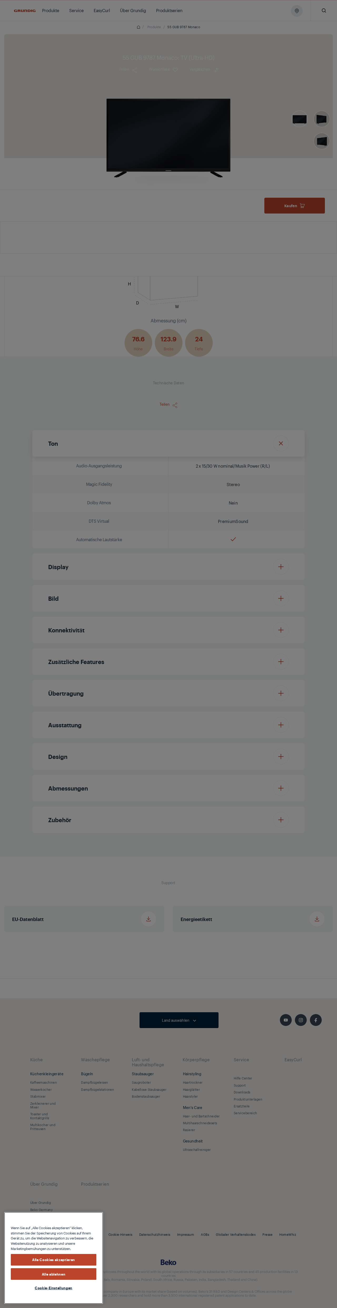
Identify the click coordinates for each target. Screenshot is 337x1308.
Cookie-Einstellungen (53, 1287)
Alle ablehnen (54, 1273)
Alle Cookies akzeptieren (53, 1259)
